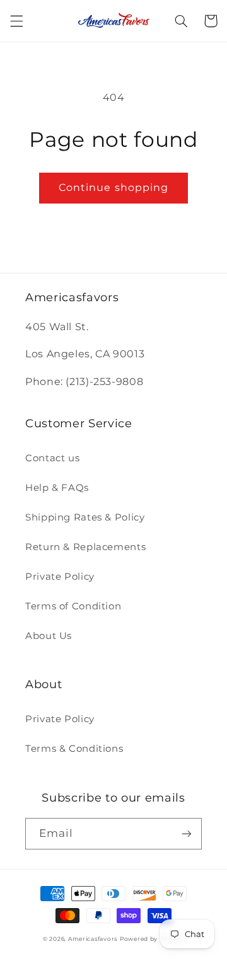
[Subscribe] (186, 833)
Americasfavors (92, 939)
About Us (48, 636)
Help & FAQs (57, 487)
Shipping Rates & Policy (85, 517)
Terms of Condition (73, 606)
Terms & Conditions (74, 748)
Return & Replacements (85, 547)
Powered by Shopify (152, 939)
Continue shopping (113, 187)
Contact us (52, 458)
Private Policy (60, 576)
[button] (16, 20)
